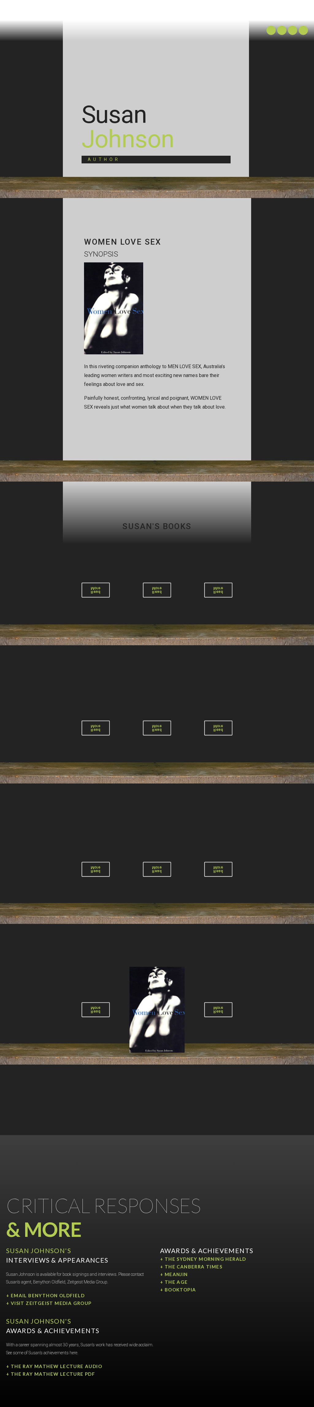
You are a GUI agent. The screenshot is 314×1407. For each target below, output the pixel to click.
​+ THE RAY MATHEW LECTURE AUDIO (54, 1366)
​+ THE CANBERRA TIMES (191, 1266)
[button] (157, 15)
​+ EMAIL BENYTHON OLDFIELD (45, 1295)
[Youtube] (292, 30)
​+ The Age (174, 1282)
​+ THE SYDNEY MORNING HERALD (203, 1259)
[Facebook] (303, 30)
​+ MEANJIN (174, 1274)
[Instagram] (271, 30)
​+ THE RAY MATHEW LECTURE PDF (50, 1374)
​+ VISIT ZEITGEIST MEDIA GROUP (49, 1303)
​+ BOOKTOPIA (178, 1289)
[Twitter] (281, 30)
